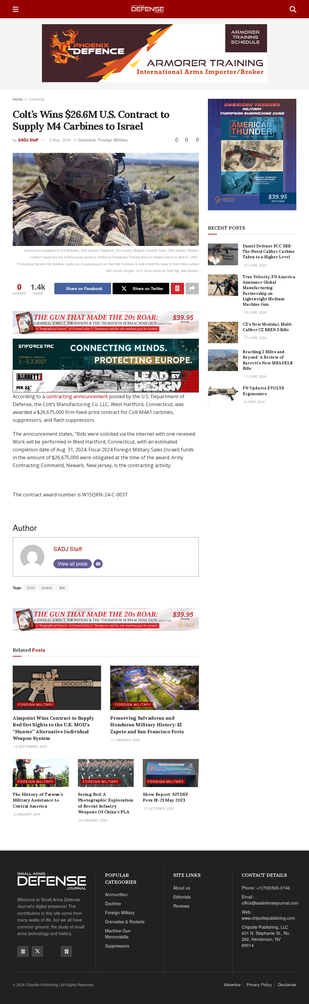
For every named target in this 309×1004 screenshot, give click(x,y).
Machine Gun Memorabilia (118, 934)
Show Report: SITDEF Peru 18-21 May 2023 (165, 797)
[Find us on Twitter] (37, 951)
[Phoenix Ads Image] (154, 53)
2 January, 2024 (26, 814)
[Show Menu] (15, 9)
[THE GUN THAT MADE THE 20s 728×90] (106, 322)
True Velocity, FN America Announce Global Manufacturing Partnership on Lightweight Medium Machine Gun (269, 290)
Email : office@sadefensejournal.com (270, 900)
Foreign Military (113, 140)
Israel (47, 587)
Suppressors (117, 946)
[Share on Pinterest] (177, 288)
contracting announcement (77, 396)
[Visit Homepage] (154, 9)
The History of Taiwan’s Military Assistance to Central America (38, 800)
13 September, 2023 (30, 746)
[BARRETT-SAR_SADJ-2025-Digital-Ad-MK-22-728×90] (106, 380)
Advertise (232, 984)
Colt (31, 587)
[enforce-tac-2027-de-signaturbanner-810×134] (106, 353)
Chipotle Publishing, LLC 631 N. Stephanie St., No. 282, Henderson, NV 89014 (266, 936)
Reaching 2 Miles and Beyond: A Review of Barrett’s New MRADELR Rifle (268, 360)
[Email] (98, 563)
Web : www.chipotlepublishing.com (268, 915)
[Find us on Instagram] (66, 951)
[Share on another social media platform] (192, 288)
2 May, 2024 (60, 140)
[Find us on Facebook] (23, 951)
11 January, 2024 (125, 739)
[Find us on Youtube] (52, 951)
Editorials (182, 897)
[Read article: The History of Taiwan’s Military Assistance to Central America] (41, 773)
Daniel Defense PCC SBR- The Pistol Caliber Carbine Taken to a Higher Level (269, 252)
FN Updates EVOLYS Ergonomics (263, 391)
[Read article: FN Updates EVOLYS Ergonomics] (223, 396)
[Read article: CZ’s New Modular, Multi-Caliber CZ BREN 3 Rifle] (223, 333)
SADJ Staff (28, 140)
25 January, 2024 (92, 820)
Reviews (181, 906)
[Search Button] (293, 9)
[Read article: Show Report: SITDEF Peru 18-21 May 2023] (171, 773)
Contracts (36, 99)
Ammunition (116, 894)
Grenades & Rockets (125, 921)
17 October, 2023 (158, 808)
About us (181, 888)
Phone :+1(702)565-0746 (266, 888)
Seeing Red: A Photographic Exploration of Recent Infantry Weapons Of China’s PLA (105, 803)
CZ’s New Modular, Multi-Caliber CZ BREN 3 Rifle (268, 327)
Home (18, 99)
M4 (62, 587)
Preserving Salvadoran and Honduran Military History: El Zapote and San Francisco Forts (146, 724)
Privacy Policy (259, 984)
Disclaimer (287, 984)
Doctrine (113, 903)
